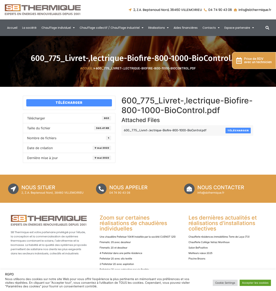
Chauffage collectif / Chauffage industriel (110, 28)
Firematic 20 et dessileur (113, 247)
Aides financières (186, 28)
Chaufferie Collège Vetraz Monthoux (209, 242)
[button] (267, 27)
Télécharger (69, 103)
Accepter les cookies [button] (255, 282)
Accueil (12, 28)
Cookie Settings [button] (225, 282)
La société (29, 28)
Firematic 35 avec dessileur (115, 242)
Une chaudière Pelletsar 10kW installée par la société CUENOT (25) (138, 236)
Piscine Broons (197, 258)
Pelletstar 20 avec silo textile (116, 258)
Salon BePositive (198, 247)
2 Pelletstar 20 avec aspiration (117, 264)
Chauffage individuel (56, 28)
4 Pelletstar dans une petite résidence (121, 253)
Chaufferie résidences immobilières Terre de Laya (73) (219, 236)
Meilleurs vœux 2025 (200, 253)
